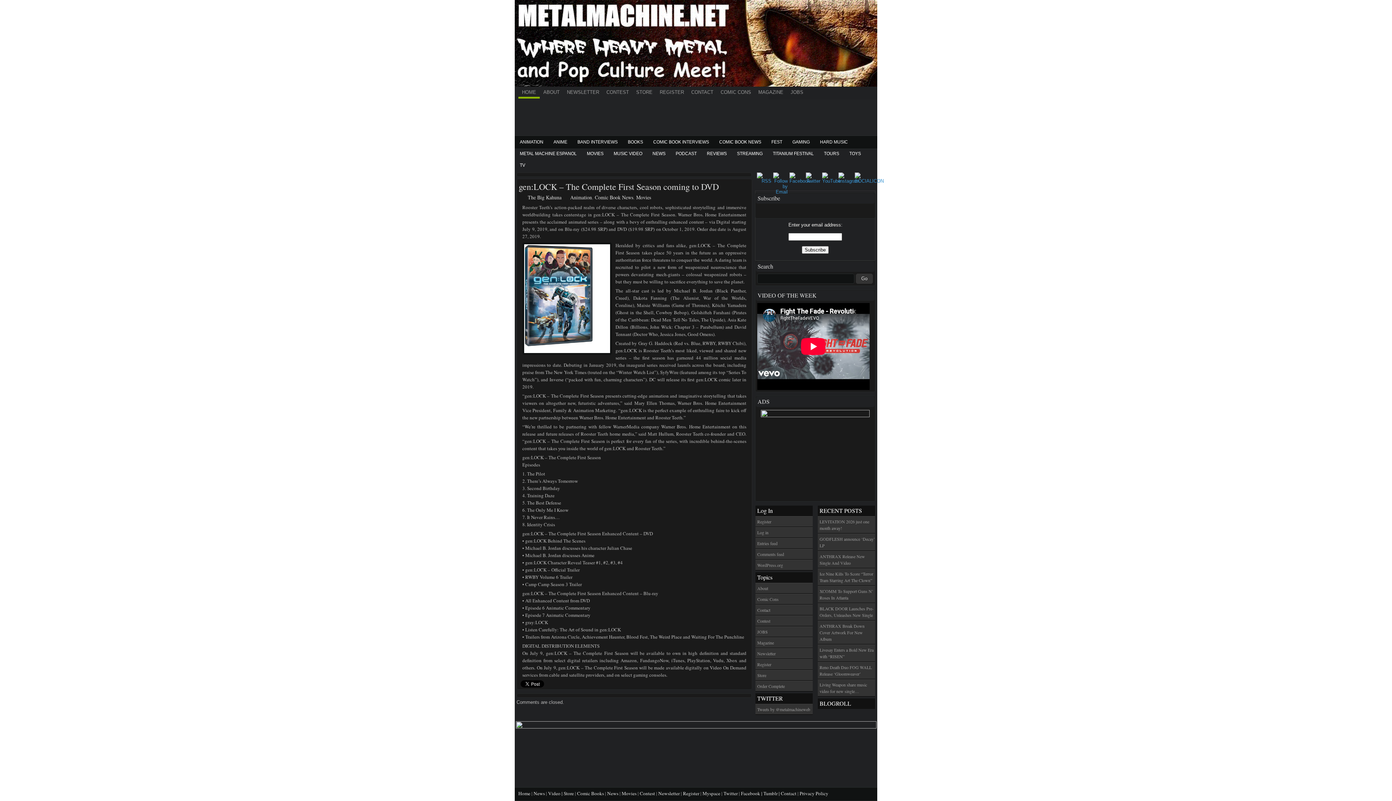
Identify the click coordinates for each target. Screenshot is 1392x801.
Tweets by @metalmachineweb (783, 709)
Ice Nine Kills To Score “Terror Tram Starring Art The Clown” (846, 577)
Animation (531, 142)
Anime (560, 142)
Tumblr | (772, 793)
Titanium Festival (793, 153)
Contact (702, 92)
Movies (595, 153)
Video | (556, 793)
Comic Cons (736, 92)
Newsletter (583, 92)
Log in (762, 532)
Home (529, 92)
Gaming (801, 142)
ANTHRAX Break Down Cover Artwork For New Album (842, 632)
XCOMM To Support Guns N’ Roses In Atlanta (846, 594)
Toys (855, 153)
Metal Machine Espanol (548, 153)
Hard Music (834, 142)
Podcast (686, 153)
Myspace (711, 793)
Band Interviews (597, 142)
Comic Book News (740, 142)
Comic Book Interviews (681, 142)
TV (522, 165)
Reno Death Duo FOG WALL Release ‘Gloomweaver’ (846, 670)
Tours (831, 153)
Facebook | (752, 793)
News (659, 153)
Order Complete (771, 686)
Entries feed (767, 543)
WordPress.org (770, 565)
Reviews (717, 153)
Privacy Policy (814, 793)
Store (644, 92)
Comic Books (590, 793)
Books (635, 142)
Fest (776, 142)
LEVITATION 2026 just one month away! (844, 525)
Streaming (750, 153)
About (551, 92)
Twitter (731, 793)
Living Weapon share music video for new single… (843, 688)
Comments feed (770, 554)
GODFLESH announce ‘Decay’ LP (847, 542)
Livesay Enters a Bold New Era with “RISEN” (847, 653)
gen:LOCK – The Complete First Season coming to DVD (619, 186)
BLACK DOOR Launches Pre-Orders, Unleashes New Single (847, 612)
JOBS (797, 92)
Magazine (770, 92)
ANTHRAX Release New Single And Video (842, 559)
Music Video (628, 153)
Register (672, 92)
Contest (617, 92)
